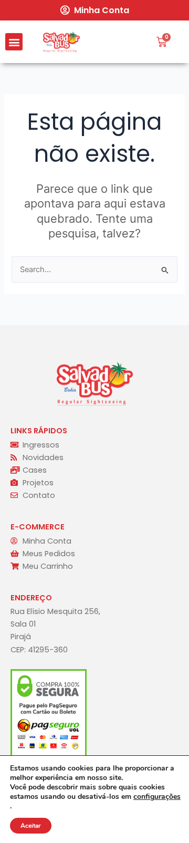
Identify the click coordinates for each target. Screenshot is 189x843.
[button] (14, 41)
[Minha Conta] (64, 10)
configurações (157, 797)
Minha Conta (101, 10)
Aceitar (30, 825)
